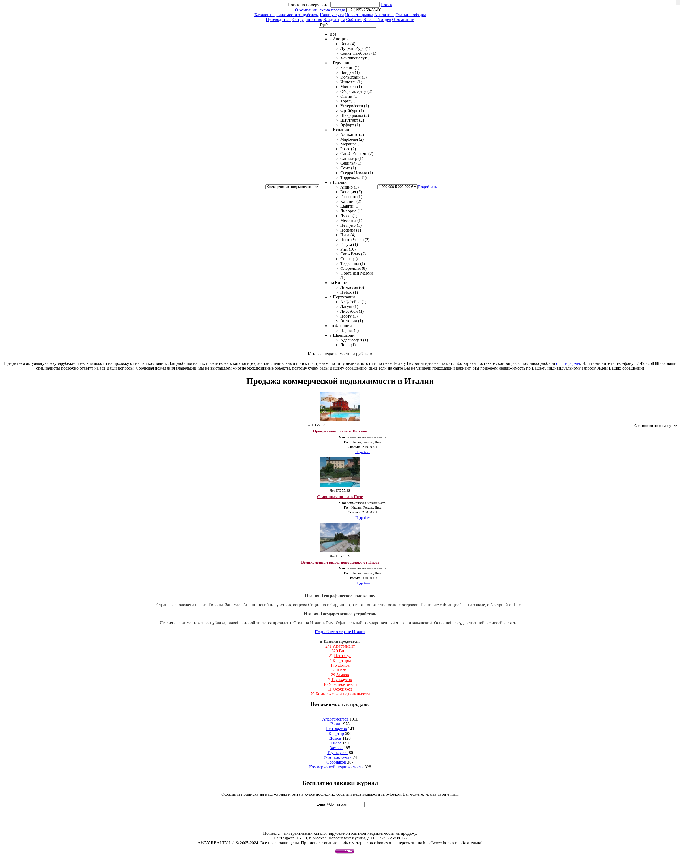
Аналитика (384, 14)
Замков (342, 674)
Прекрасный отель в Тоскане (340, 431)
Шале (342, 670)
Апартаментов (335, 719)
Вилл (343, 651)
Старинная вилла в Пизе (340, 497)
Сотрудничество (307, 19)
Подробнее (362, 452)
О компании (403, 19)
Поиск (386, 4)
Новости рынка (359, 14)
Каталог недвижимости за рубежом (286, 14)
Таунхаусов (341, 679)
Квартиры (342, 660)
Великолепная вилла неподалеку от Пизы (340, 562)
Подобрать (427, 187)
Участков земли (343, 684)
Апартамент (344, 646)
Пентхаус (342, 655)
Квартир (336, 733)
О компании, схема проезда (320, 10)
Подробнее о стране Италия (340, 631)
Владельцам (334, 19)
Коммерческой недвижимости (343, 694)
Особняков (342, 689)
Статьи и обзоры (411, 14)
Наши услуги (332, 14)
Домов (344, 665)
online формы (568, 363)
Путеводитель (278, 19)
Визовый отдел (377, 19)
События (354, 19)
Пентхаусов (336, 728)
